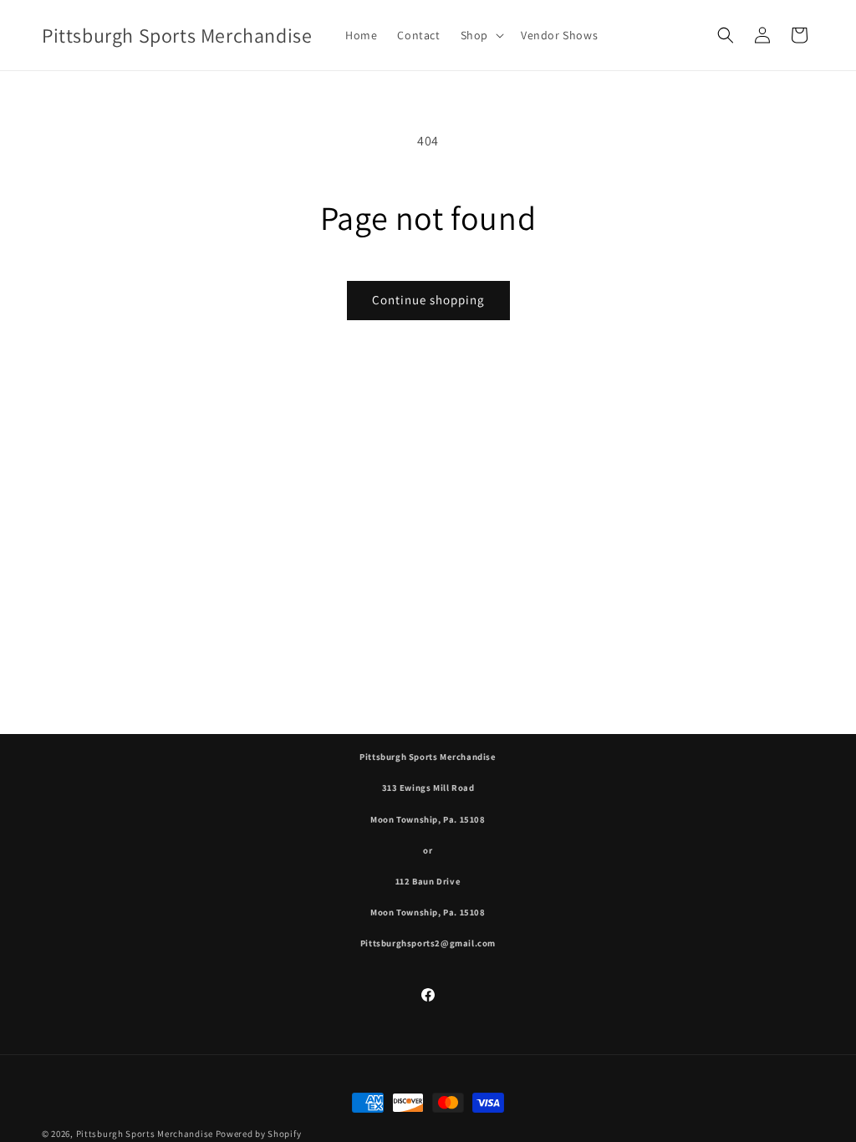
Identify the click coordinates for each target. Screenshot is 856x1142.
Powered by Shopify (259, 1133)
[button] (481, 35)
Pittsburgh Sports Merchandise (144, 1133)
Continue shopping (428, 300)
